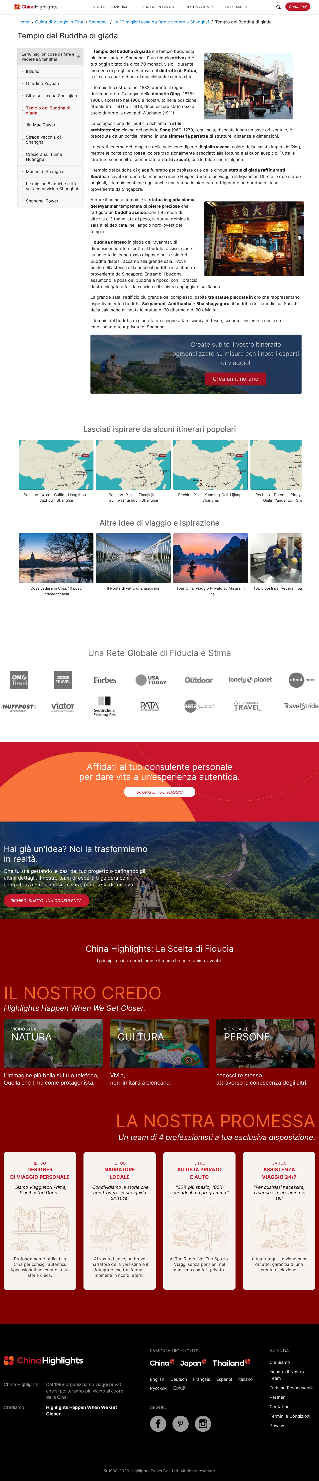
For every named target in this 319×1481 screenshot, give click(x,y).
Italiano (245, 1379)
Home (23, 21)
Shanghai (98, 21)
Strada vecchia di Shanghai (43, 140)
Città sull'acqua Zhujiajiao (51, 95)
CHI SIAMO (234, 7)
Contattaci (298, 6)
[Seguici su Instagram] (203, 1430)
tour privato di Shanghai (141, 326)
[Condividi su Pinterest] (180, 1430)
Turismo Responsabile (292, 1387)
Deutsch (178, 1379)
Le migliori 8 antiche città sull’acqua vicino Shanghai (52, 186)
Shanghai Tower (42, 200)
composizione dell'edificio (122, 123)
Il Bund (33, 71)
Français (201, 1379)
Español (224, 1379)
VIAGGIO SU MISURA (110, 7)
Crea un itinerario (236, 378)
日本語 (179, 1388)
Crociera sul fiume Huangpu (44, 157)
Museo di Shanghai (45, 171)
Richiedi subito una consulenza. (46, 900)
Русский (158, 1388)
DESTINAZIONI (198, 7)
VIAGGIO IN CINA (156, 7)
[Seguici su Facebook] (158, 1430)
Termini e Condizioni (290, 1416)
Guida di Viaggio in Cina (59, 21)
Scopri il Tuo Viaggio (160, 792)
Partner (277, 1397)
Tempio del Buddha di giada (48, 110)
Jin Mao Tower (40, 124)
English (157, 1379)
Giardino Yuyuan (42, 83)
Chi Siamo (280, 1362)
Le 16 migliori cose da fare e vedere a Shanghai (161, 21)
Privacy (277, 1425)
